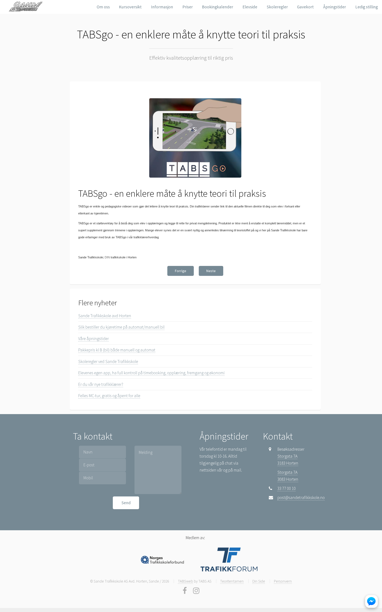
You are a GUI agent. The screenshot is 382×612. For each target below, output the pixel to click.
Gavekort (305, 7)
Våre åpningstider (93, 338)
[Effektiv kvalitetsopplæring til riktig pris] (26, 6)
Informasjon (162, 7)
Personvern (283, 581)
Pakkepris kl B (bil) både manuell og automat (116, 350)
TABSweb (185, 581)
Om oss (103, 7)
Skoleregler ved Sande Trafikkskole (108, 361)
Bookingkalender (217, 7)
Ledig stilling (366, 7)
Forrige (180, 271)
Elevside (250, 7)
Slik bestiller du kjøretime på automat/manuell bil (121, 327)
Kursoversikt (130, 7)
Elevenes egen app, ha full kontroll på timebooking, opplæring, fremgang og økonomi (151, 373)
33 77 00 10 (286, 488)
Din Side (258, 581)
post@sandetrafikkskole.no (301, 497)
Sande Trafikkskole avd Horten (104, 315)
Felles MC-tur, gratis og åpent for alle (109, 395)
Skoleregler (277, 7)
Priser (187, 7)
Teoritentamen (232, 581)
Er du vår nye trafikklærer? (100, 384)
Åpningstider (334, 7)
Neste (211, 271)
